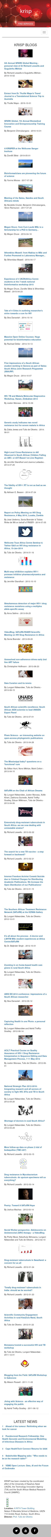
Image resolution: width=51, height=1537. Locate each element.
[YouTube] (25, 1530)
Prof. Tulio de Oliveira (22, 1516)
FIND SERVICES (25, 23)
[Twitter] (16, 1530)
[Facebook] (34, 1530)
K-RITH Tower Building (24, 1508)
